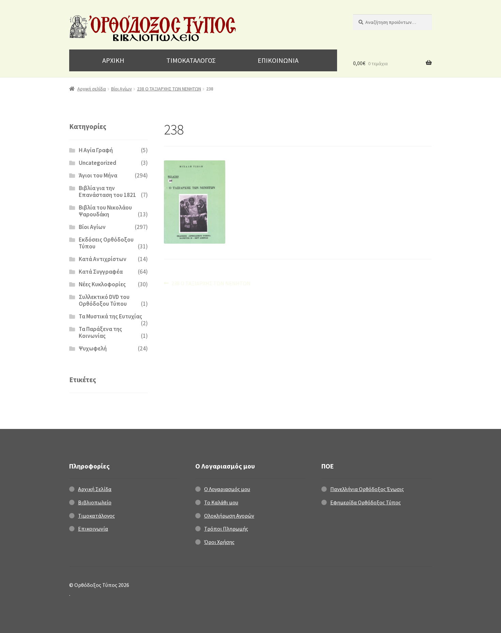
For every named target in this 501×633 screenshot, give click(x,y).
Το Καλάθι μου (221, 502)
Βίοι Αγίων (121, 89)
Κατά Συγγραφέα (101, 271)
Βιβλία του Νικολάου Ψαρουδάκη (105, 211)
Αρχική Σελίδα (94, 489)
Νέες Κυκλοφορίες (102, 284)
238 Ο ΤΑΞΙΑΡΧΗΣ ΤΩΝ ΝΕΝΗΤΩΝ (169, 89)
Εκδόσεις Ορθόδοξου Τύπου (106, 243)
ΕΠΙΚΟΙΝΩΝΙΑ (278, 60)
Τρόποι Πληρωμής (226, 528)
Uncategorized (97, 163)
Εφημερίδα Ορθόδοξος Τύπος (365, 502)
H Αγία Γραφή (96, 150)
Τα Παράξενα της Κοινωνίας (100, 332)
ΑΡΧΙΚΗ (113, 60)
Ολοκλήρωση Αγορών (229, 515)
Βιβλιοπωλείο (94, 502)
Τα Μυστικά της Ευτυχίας (110, 316)
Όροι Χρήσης (219, 541)
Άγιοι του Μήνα (98, 175)
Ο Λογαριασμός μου (227, 489)
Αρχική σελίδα (91, 89)
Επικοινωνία (93, 528)
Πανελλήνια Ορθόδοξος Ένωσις (367, 489)
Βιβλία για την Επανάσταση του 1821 (107, 191)
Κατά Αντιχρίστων (102, 259)
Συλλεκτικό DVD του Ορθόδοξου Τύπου (104, 300)
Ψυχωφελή (93, 348)
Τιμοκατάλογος (96, 515)
